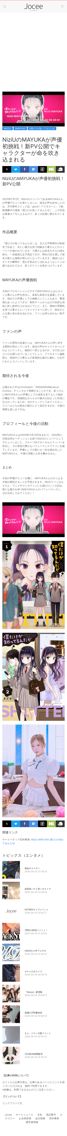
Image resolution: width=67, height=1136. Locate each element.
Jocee (8, 1114)
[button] (4, 6)
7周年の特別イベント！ (36, 930)
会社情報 (40, 1118)
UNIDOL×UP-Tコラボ (35, 950)
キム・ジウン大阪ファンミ (38, 1033)
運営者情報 (32, 1122)
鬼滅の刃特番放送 (33, 1012)
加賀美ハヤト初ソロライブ (38, 888)
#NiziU (7, 128)
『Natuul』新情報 (33, 992)
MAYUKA (43, 839)
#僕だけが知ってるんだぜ (42, 128)
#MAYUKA (20, 128)
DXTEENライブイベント (36, 909)
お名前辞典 (25, 1118)
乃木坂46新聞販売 (34, 1054)
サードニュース (24, 1114)
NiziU (34, 839)
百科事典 (54, 1118)
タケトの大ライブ (33, 971)
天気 (39, 1114)
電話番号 (51, 1114)
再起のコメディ (32, 868)
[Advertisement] (33, 57)
